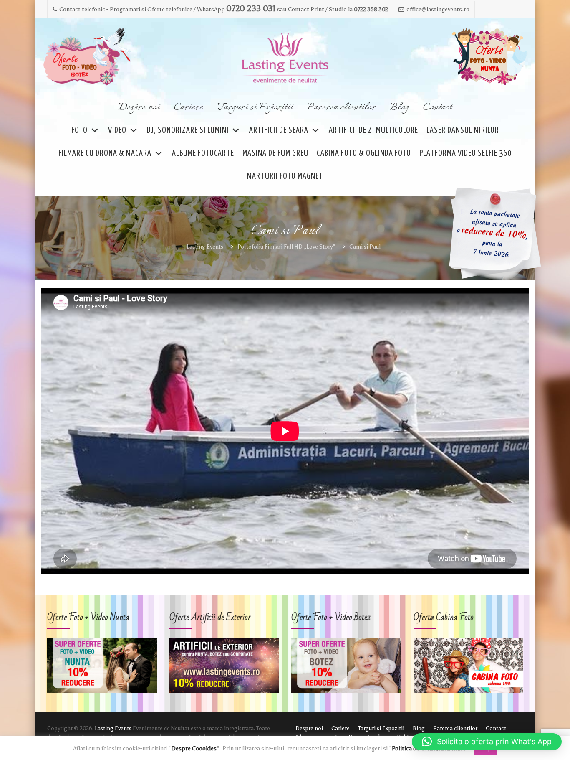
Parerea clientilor (341, 107)
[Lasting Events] (285, 57)
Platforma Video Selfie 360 (465, 153)
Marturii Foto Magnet (285, 176)
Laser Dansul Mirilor (462, 130)
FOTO (79, 130)
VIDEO (117, 130)
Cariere (188, 107)
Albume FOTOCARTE (203, 153)
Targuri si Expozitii (255, 107)
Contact (437, 107)
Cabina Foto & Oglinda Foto (364, 153)
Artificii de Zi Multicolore (373, 130)
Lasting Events (113, 728)
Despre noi (139, 107)
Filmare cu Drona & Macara (104, 153)
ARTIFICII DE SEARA (278, 130)
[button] (487, 741)
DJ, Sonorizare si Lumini (188, 130)
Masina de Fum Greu (275, 153)
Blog (399, 107)
